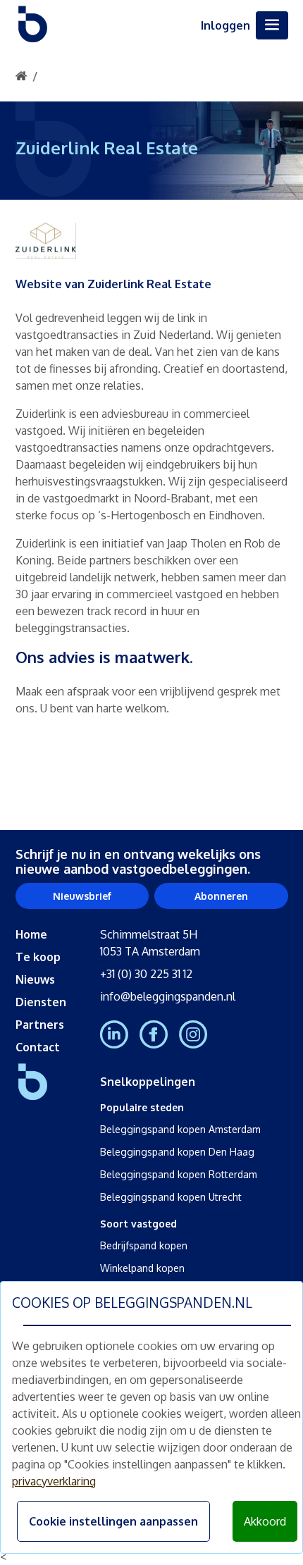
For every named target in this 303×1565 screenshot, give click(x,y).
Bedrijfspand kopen (143, 1245)
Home (31, 934)
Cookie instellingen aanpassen (113, 1521)
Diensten (41, 1002)
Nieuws (35, 979)
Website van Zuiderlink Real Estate (113, 284)
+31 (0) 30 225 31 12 (146, 974)
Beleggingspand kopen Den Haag (177, 1152)
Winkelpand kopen (142, 1268)
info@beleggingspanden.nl (167, 996)
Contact (38, 1047)
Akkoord (265, 1521)
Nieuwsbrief (82, 896)
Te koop (38, 957)
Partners (40, 1024)
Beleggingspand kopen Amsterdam (180, 1129)
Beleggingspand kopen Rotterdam (178, 1174)
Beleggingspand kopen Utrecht (171, 1197)
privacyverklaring (54, 1481)
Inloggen (225, 25)
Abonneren (221, 896)
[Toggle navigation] (272, 25)
